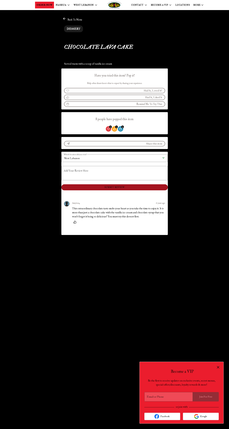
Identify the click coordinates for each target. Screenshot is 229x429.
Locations (182, 5)
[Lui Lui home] (114, 5)
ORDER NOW (44, 5)
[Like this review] (75, 222)
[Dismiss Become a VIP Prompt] (218, 367)
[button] (63, 5)
